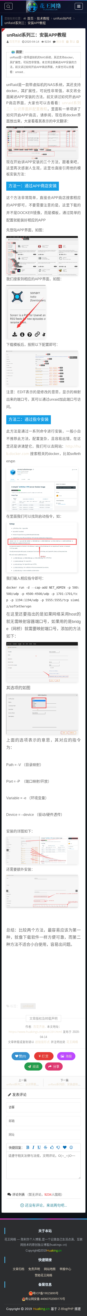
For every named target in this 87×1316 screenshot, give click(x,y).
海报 (68, 1056)
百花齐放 (14, 42)
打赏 (45, 1056)
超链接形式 (42, 1042)
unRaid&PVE (62, 18)
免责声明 (34, 1269)
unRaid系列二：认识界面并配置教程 (28, 1084)
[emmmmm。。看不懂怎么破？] (58, 1147)
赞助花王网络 (43, 1275)
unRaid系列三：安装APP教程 (25, 23)
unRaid (28, 1006)
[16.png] (42, 255)
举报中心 (65, 1269)
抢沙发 (60, 42)
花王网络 (72, 1042)
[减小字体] (67, 42)
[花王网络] (43, 6)
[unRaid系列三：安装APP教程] (26, 311)
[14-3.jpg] (42, 142)
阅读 (35, 1066)
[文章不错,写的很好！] (52, 1147)
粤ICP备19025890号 (45, 1293)
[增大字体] (78, 42)
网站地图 (50, 1269)
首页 (30, 18)
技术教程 (43, 18)
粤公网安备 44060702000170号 (45, 1299)
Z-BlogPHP (65, 1309)
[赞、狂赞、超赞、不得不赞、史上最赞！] (65, 1147)
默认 (72, 42)
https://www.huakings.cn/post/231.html (35, 1032)
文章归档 (18, 1269)
